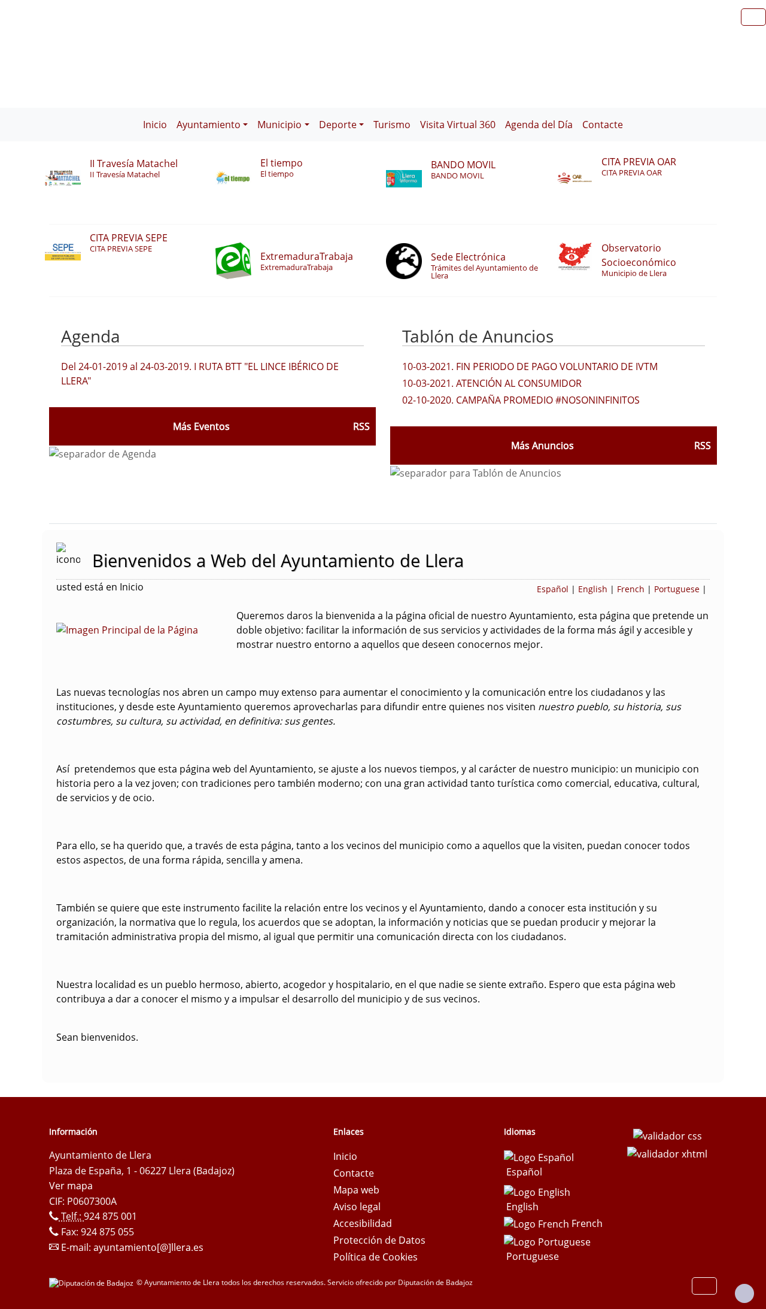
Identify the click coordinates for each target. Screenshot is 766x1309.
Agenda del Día (539, 124)
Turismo (392, 124)
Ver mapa (71, 1185)
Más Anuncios (542, 445)
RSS (702, 445)
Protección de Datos (379, 1240)
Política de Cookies (375, 1256)
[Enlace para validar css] (667, 1135)
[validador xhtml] (667, 1152)
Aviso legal (357, 1206)
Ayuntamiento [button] (209, 124)
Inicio (155, 124)
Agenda (90, 336)
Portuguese (677, 589)
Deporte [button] (338, 124)
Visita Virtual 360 (458, 124)
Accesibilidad (362, 1223)
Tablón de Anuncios (478, 336)
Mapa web (356, 1189)
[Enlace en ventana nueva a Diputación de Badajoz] (92, 1282)
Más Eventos (201, 426)
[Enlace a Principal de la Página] (146, 628)
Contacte (602, 124)
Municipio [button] (279, 124)
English (592, 589)
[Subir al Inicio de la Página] (744, 1293)
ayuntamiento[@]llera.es (148, 1247)
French (631, 589)
